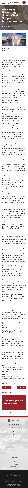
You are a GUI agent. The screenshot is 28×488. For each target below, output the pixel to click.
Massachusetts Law (13, 376)
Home (14, 434)
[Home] (13, 2)
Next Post (21, 387)
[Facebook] (15, 427)
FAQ (14, 450)
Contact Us (14, 453)
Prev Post (6, 387)
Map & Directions (14, 466)
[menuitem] (7, 481)
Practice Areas (14, 440)
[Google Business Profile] (12, 427)
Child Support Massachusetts (17, 378)
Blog (14, 447)
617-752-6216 (14, 424)
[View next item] (10, 412)
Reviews (14, 444)
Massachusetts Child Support (9, 380)
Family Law (5, 376)
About (14, 437)
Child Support (5, 378)
